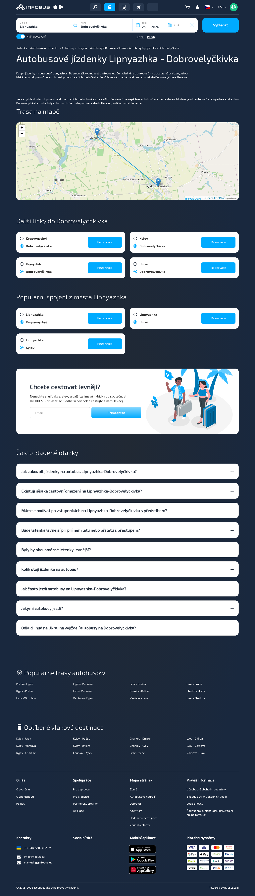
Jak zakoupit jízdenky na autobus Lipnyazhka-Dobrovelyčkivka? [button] (79, 471)
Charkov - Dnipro (140, 738)
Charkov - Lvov (196, 691)
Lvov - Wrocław (26, 698)
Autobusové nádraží (142, 796)
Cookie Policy (195, 803)
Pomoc (20, 803)
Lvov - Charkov (196, 698)
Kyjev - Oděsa (81, 738)
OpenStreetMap (215, 198)
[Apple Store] (55, 7)
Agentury (136, 810)
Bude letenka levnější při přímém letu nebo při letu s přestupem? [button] (80, 530)
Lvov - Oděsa (195, 738)
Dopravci (135, 803)
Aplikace (78, 810)
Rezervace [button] (105, 242)
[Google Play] (61, 7)
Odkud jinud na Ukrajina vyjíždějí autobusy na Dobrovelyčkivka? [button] (78, 627)
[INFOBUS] (33, 7)
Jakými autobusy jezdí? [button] (42, 608)
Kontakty (23, 838)
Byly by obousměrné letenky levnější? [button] (56, 549)
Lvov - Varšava (82, 691)
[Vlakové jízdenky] (124, 7)
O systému (23, 789)
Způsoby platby (140, 825)
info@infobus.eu (34, 856)
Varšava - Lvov (139, 698)
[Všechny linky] (95, 7)
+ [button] (22, 127)
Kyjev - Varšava (83, 684)
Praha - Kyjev (24, 684)
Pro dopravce (81, 789)
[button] (152, 7)
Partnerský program (85, 803)
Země (133, 789)
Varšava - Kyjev (83, 698)
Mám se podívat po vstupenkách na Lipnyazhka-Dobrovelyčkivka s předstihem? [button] (94, 510)
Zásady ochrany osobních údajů (207, 796)
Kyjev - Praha (24, 691)
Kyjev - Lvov (23, 738)
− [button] (22, 133)
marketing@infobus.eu (38, 862)
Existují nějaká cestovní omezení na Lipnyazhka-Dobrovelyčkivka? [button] (81, 491)
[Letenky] (138, 7)
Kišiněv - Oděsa (139, 691)
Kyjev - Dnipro (81, 745)
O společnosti (25, 796)
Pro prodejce (81, 796)
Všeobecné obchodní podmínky (206, 789)
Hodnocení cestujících (143, 818)
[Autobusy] (109, 7)
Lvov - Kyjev (137, 753)
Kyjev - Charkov (25, 753)
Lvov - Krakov (138, 684)
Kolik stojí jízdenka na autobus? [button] (49, 569)
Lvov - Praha (194, 684)
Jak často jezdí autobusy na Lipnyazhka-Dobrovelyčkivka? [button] (73, 588)
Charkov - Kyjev (82, 753)
